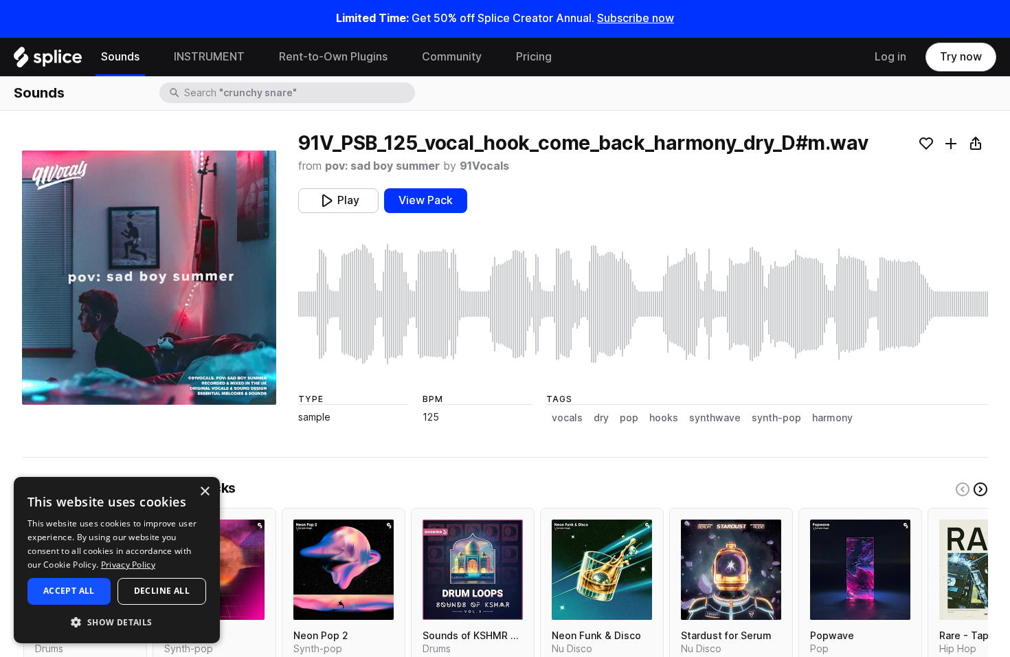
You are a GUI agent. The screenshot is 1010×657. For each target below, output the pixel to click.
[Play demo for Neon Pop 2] (343, 570)
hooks (663, 417)
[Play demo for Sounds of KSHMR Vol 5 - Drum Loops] (473, 570)
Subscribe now (635, 18)
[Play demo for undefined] (149, 278)
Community (452, 56)
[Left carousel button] (963, 489)
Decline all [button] (162, 591)
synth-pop (776, 417)
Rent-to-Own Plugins (333, 56)
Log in (890, 56)
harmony (832, 417)
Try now (961, 56)
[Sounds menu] (150, 57)
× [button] (204, 492)
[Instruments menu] (255, 57)
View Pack (426, 200)
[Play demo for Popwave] (860, 570)
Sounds (120, 56)
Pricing (534, 56)
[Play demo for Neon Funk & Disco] (602, 570)
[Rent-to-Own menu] (398, 57)
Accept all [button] (69, 591)
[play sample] (643, 304)
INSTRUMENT (209, 56)
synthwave (715, 417)
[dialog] (117, 560)
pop (629, 417)
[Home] (48, 60)
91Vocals (484, 165)
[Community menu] (492, 57)
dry (601, 417)
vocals (567, 417)
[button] (116, 622)
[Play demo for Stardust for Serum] (731, 570)
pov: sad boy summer (382, 165)
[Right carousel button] (980, 489)
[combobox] (298, 92)
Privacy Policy (128, 564)
